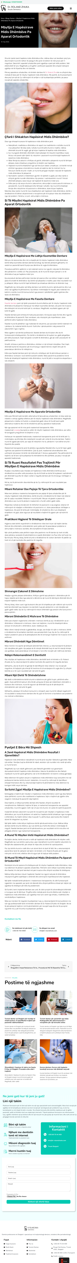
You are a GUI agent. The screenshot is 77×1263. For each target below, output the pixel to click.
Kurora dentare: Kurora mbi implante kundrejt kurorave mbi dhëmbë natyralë (54, 1068)
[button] (25, 939)
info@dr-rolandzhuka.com (57, 1140)
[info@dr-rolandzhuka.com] (45, 1140)
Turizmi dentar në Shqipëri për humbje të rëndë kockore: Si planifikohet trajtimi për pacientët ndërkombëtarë (20, 1021)
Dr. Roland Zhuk (51, 72)
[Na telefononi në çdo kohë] (8, 930)
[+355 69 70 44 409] (45, 1134)
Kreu (2, 18)
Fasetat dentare (11, 303)
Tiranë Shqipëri (53, 1146)
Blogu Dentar (10, 18)
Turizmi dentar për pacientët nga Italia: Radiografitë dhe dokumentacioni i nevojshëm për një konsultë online (54, 1021)
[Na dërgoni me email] (35, 930)
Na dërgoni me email (47, 928)
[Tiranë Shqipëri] (45, 1146)
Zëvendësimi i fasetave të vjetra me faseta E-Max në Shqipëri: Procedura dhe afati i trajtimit (20, 1069)
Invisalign (16, 430)
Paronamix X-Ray (12, 1194)
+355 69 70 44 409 (55, 1135)
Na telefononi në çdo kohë (22, 928)
